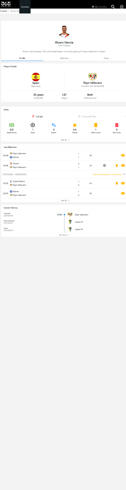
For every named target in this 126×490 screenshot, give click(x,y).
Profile (22, 58)
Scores (25, 6)
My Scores (100, 6)
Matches (64, 58)
